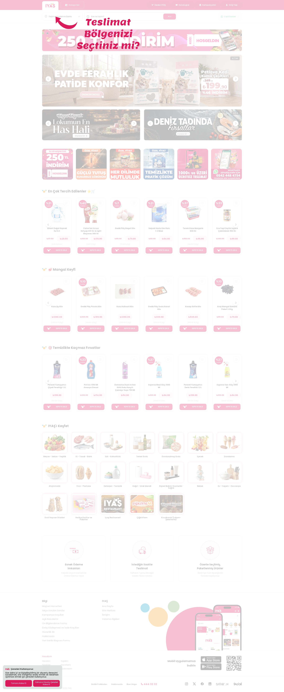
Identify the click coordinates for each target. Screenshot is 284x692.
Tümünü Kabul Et (18, 683)
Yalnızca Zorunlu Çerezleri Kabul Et (46, 683)
